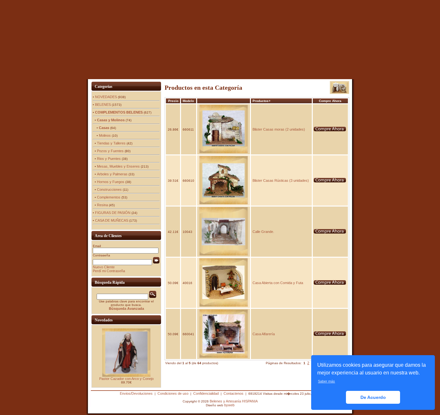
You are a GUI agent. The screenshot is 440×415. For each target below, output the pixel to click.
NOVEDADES (106, 97)
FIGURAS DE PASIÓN (112, 213)
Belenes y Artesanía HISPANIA (234, 401)
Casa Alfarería (264, 334)
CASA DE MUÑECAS (111, 220)
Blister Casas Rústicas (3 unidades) (281, 180)
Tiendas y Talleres (111, 143)
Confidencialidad (206, 393)
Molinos (105, 135)
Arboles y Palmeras (112, 174)
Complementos (108, 197)
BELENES (103, 104)
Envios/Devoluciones (136, 393)
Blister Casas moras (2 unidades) (279, 129)
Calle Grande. (263, 232)
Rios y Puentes (109, 159)
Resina (102, 205)
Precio (173, 101)
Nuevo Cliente (104, 267)
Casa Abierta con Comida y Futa (278, 283)
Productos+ (262, 101)
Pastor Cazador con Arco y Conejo (126, 379)
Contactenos (234, 393)
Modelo (188, 101)
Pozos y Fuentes (110, 151)
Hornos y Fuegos (110, 182)
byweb (229, 405)
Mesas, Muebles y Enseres (118, 166)
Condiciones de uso (173, 393)
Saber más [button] (326, 381)
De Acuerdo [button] (373, 397)
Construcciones (109, 189)
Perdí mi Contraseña (109, 271)
